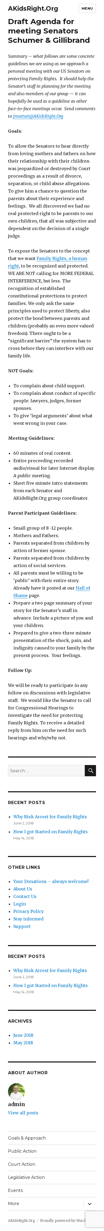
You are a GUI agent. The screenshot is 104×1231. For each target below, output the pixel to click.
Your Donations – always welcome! (51, 881)
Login (19, 904)
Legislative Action (26, 1177)
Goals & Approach (27, 1138)
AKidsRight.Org (33, 8)
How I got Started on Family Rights (50, 831)
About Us (22, 889)
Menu (87, 8)
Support (22, 926)
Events (15, 1190)
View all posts (23, 1112)
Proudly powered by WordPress (67, 1220)
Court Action (21, 1164)
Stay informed (28, 919)
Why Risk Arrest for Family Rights (50, 816)
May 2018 (23, 1042)
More (13, 1203)
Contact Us (25, 896)
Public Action (22, 1151)
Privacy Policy (28, 911)
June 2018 (23, 1035)
